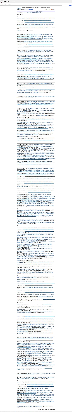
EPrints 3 (16, 411)
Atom (46, 9)
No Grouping (41, 11)
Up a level (19, 8)
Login (1, 5)
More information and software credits (45, 411)
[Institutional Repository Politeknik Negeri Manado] (8, 3)
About (5, 4)
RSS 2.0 (53, 9)
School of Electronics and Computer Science (28, 411)
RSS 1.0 (50, 9)
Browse (9, 4)
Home (2, 4)
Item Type (37, 11)
